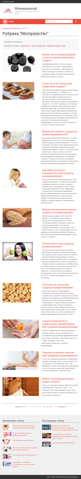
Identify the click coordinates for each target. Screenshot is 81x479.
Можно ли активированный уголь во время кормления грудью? (58, 57)
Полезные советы (8, 2)
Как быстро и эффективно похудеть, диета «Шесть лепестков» (25, 449)
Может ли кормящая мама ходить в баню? (58, 380)
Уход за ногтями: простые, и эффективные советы (22, 434)
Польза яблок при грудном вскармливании (58, 245)
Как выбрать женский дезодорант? (24, 455)
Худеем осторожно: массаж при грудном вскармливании (59, 354)
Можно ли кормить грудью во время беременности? (59, 133)
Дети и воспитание (39, 46)
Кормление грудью (53, 46)
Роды (63, 46)
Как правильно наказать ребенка (63, 443)
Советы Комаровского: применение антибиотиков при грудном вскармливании (59, 323)
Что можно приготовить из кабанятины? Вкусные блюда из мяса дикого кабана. (65, 436)
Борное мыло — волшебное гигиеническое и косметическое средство (24, 464)
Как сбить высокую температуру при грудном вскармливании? (58, 173)
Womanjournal (7, 28)
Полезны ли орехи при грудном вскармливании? (57, 286)
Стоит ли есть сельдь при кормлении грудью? (57, 85)
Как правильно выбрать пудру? (23, 440)
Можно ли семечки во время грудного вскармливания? (59, 211)
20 (48, 407)
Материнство (16, 28)
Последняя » (62, 407)
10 (44, 407)
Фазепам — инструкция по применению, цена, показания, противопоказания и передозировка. (65, 428)
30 (51, 407)
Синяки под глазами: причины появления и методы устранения (24, 427)
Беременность (26, 46)
